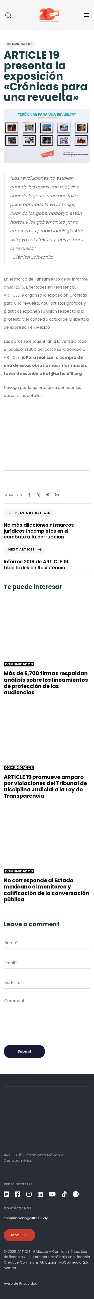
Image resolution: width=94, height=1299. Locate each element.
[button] (8, 15)
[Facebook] (29, 495)
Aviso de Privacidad (20, 1283)
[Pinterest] (48, 495)
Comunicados (20, 44)
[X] (38, 495)
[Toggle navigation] (75, 15)
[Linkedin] (57, 495)
